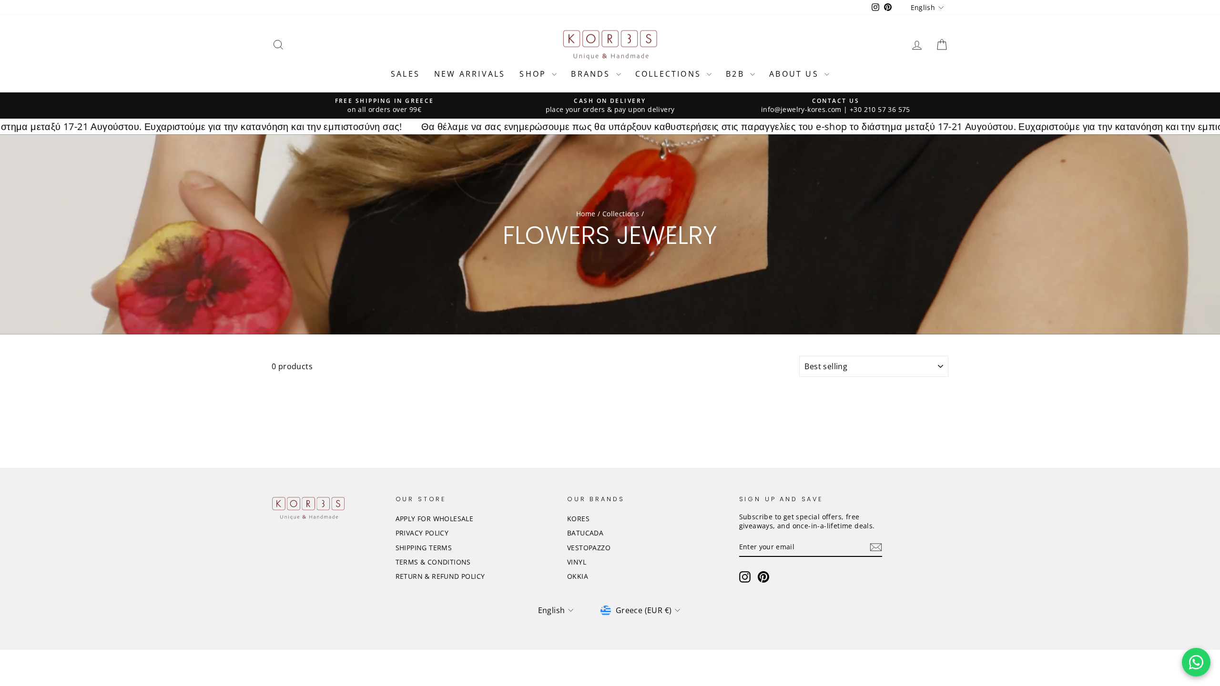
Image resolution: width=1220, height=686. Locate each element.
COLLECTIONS (669, 74)
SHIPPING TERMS (424, 547)
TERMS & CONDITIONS (433, 561)
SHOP (534, 74)
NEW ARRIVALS (469, 74)
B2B (737, 74)
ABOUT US (795, 74)
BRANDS (592, 74)
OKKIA (577, 576)
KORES (578, 518)
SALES (405, 74)
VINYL (576, 561)
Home (586, 213)
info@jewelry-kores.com (801, 109)
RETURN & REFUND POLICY (440, 576)
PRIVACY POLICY (422, 532)
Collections (620, 213)
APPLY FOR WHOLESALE (435, 518)
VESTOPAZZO (588, 547)
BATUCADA (585, 532)
